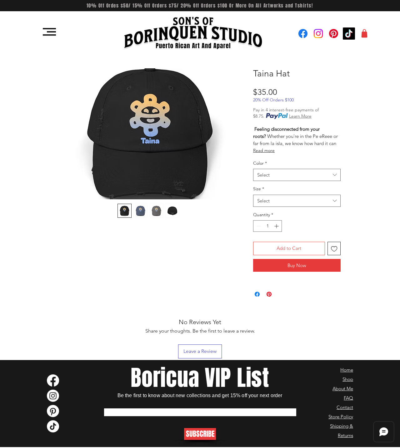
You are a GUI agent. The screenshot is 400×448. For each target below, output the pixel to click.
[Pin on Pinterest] (269, 294)
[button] (49, 32)
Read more (264, 150)
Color (260, 163)
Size (258, 189)
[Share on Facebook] (257, 294)
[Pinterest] (334, 33)
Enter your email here (125, 403)
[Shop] (364, 33)
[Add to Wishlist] (334, 248)
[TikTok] (349, 33)
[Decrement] (258, 226)
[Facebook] (303, 33)
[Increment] (277, 226)
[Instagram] (318, 33)
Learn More (300, 116)
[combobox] (297, 175)
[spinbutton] (267, 226)
